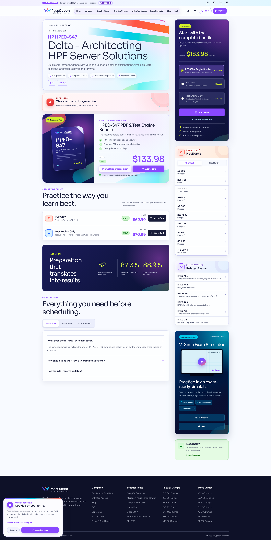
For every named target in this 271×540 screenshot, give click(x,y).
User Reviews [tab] (85, 323)
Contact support (193, 455)
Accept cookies (41, 530)
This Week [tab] (189, 163)
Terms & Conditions (101, 521)
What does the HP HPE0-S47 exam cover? (70, 340)
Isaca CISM (132, 507)
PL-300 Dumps (205, 521)
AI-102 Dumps (204, 516)
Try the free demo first (203, 119)
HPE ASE (62, 83)
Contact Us (97, 512)
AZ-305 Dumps (205, 512)
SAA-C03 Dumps (206, 498)
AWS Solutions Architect (138, 516)
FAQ (176, 11)
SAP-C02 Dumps (170, 512)
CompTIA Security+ (136, 493)
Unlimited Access (139, 11)
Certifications (103, 11)
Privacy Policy (98, 516)
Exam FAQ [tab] (51, 323)
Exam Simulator (157, 11)
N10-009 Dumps (170, 521)
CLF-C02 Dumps (170, 493)
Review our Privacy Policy (18, 522)
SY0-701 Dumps (170, 507)
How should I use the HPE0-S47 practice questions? (76, 360)
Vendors (88, 11)
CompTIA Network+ (136, 502)
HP (57, 25)
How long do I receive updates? (65, 371)
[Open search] (188, 11)
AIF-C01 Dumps (170, 516)
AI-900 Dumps (205, 502)
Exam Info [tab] (67, 323)
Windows (203, 417)
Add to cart (150, 168)
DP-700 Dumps (205, 507)
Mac (203, 426)
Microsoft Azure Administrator (141, 498)
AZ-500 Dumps (205, 493)
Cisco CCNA (132, 512)
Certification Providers (102, 493)
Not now (13, 530)
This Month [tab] (214, 163)
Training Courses (121, 11)
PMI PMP (131, 521)
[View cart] (195, 11)
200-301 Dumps (170, 498)
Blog (169, 11)
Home (78, 11)
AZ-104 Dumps (169, 502)
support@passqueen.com (219, 535)
